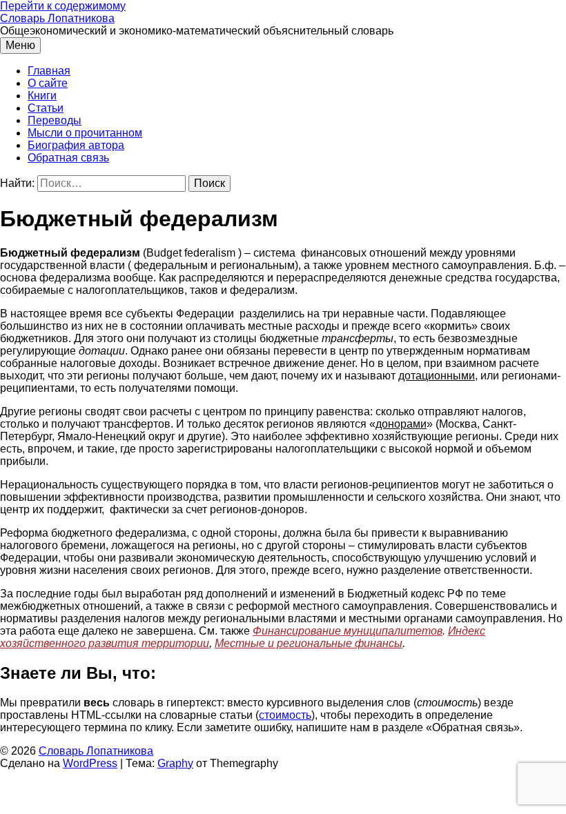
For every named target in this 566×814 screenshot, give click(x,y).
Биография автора (76, 145)
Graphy (175, 763)
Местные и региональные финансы (308, 643)
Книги (42, 95)
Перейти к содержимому (63, 6)
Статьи (46, 108)
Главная (49, 71)
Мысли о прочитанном (85, 133)
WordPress (90, 763)
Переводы (54, 120)
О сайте (48, 83)
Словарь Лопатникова (57, 18)
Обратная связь (68, 157)
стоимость (285, 715)
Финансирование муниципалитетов (347, 631)
